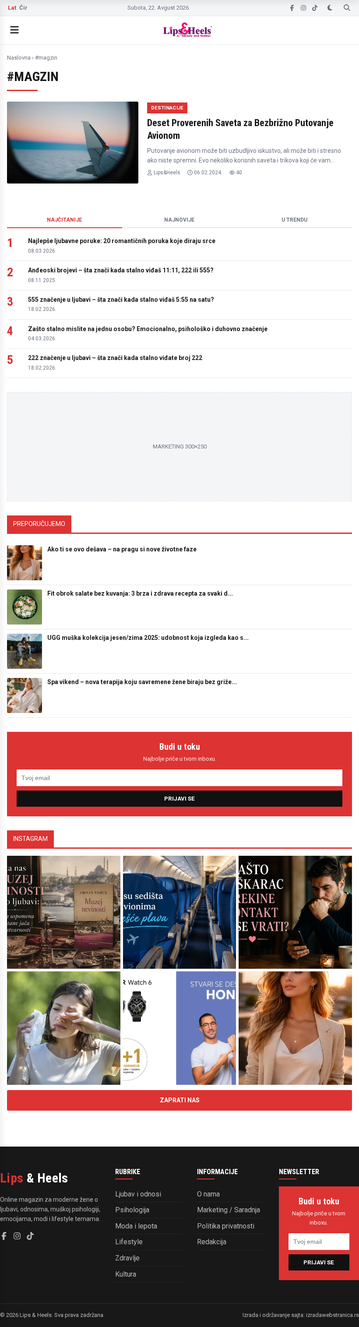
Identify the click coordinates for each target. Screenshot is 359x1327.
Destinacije (167, 108)
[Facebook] (292, 8)
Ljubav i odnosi (138, 1194)
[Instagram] (303, 8)
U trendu (294, 220)
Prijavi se (179, 798)
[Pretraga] (347, 8)
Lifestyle (129, 1242)
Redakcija (211, 1242)
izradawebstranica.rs (332, 1315)
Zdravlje (127, 1258)
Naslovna (19, 57)
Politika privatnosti (225, 1226)
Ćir (23, 7)
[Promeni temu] (330, 8)
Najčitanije (64, 220)
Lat (12, 7)
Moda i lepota (136, 1226)
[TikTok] (315, 8)
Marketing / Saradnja (228, 1210)
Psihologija (132, 1210)
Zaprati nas (180, 1100)
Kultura (125, 1274)
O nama (208, 1194)
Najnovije (179, 220)
